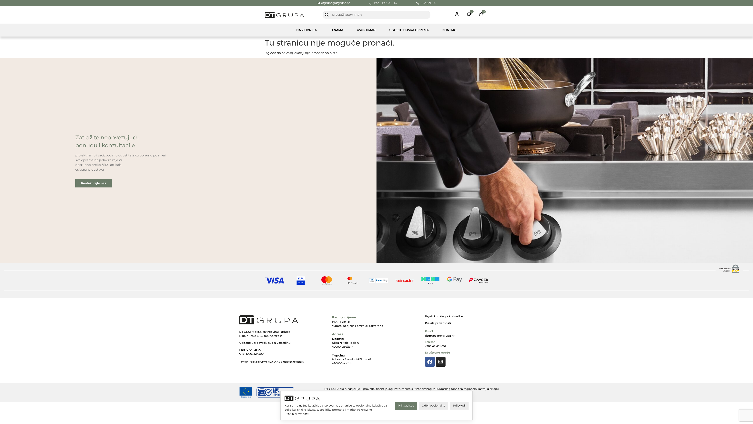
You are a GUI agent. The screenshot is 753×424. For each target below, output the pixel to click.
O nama (336, 30)
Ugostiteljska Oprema (409, 30)
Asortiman (366, 30)
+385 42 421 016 (435, 346)
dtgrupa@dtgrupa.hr (440, 335)
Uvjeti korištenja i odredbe (444, 316)
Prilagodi (459, 405)
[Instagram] (441, 362)
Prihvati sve (406, 405)
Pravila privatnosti (438, 323)
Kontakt (449, 30)
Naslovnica (306, 30)
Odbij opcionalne (433, 405)
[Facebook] (430, 362)
